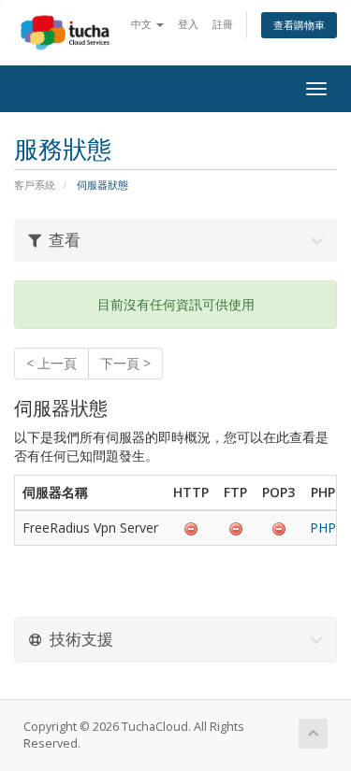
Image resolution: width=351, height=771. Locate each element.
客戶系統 (34, 185)
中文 (142, 24)
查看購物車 (299, 25)
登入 (188, 24)
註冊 (222, 24)
